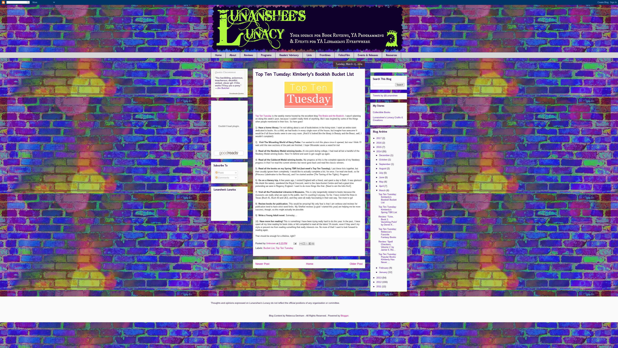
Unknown (271, 243)
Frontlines (325, 55)
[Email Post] (294, 243)
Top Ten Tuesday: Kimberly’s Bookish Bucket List (388, 198)
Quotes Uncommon (225, 72)
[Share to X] (307, 243)
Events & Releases (368, 55)
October (383, 159)
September (385, 164)
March (382, 190)
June (382, 177)
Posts (220, 172)
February (384, 268)
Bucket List (269, 248)
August (383, 168)
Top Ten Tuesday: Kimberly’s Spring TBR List (388, 209)
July (381, 173)
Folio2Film (344, 55)
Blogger (344, 315)
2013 (379, 277)
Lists (309, 55)
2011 (379, 286)
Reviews (248, 55)
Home (218, 55)
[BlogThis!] (303, 243)
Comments (223, 177)
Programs (266, 55)
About (232, 55)
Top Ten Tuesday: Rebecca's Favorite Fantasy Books (388, 233)
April (381, 186)
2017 (379, 138)
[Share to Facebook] (310, 243)
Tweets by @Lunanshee (385, 95)
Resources (391, 55)
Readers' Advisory (289, 55)
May (381, 181)
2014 (379, 151)
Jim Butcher (223, 88)
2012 (379, 282)
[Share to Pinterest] (313, 243)
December (384, 155)
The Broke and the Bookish (331, 116)
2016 (379, 142)
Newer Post (262, 263)
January (383, 272)
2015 (379, 147)
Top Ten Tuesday (263, 116)
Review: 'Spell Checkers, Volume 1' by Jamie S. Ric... (387, 245)
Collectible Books (381, 112)
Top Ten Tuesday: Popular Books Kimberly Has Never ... (388, 258)
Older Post (356, 263)
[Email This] (300, 243)
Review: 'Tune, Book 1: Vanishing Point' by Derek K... (388, 220)
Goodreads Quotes (236, 93)
